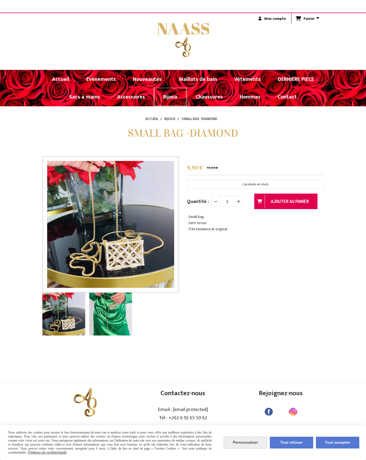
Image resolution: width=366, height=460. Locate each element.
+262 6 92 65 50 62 (188, 418)
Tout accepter (337, 442)
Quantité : (198, 202)
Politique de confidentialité (47, 452)
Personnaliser (245, 442)
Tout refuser (291, 442)
